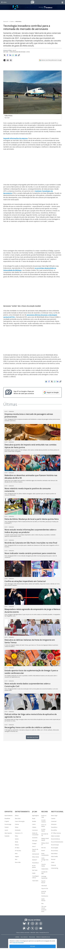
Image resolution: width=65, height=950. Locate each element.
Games (17, 839)
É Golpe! (34, 843)
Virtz (16, 859)
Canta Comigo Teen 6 (44, 859)
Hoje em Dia (44, 888)
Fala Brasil (44, 885)
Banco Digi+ (54, 815)
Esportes (8, 812)
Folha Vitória (18, 21)
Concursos (35, 830)
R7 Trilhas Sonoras (56, 833)
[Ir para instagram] (32, 923)
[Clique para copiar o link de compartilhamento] (19, 55)
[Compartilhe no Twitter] (4, 55)
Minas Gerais (35, 857)
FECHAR (32, 946)
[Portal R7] (32, 2)
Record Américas (55, 839)
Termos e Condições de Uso (43, 937)
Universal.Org (54, 868)
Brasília (34, 821)
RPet (16, 853)
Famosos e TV (18, 833)
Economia (34, 837)
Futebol (6, 827)
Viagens (17, 856)
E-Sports (7, 821)
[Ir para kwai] (36, 923)
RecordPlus (54, 830)
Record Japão (54, 847)
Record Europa (55, 845)
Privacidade (32, 937)
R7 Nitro (17, 847)
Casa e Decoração (19, 821)
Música (17, 845)
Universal (53, 865)
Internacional (35, 854)
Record (44, 812)
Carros (34, 824)
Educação (34, 840)
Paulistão (7, 836)
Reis (42, 903)
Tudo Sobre (35, 880)
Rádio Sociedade (55, 836)
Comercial (53, 821)
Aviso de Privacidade (18, 942)
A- (11, 60)
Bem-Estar (17, 818)
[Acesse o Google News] (16, 55)
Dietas (16, 827)
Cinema (17, 824)
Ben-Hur (43, 847)
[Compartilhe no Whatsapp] (13, 55)
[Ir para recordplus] (24, 928)
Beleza (16, 815)
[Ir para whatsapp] (36, 928)
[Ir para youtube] (40, 928)
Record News (54, 850)
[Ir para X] (32, 928)
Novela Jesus (44, 896)
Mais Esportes (8, 833)
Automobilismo (8, 815)
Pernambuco (35, 862)
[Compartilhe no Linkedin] (10, 55)
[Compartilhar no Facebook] (7, 55)
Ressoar (53, 859)
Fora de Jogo (8, 824)
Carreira (53, 818)
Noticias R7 (5, 21)
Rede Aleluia (54, 853)
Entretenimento (22, 812)
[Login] (62, 2)
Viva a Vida (17, 862)
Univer (52, 862)
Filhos (16, 836)
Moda (16, 842)
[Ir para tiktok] (28, 928)
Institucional (57, 812)
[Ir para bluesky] (24, 923)
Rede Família (54, 856)
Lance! (6, 830)
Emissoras (53, 824)
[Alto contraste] (4, 60)
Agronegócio (35, 815)
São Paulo (34, 870)
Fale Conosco (24, 937)
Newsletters (54, 827)
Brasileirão (7, 818)
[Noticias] (32, 7)
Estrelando (17, 830)
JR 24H (34, 812)
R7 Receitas (18, 850)
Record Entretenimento (57, 842)
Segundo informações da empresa (15, 138)
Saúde (33, 873)
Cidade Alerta (44, 869)
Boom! (43, 850)
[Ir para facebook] (28, 923)
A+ (8, 60)
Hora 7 (34, 846)
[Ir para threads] (40, 923)
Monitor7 (34, 860)
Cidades (12, 21)
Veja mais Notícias (32, 737)
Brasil (33, 818)
